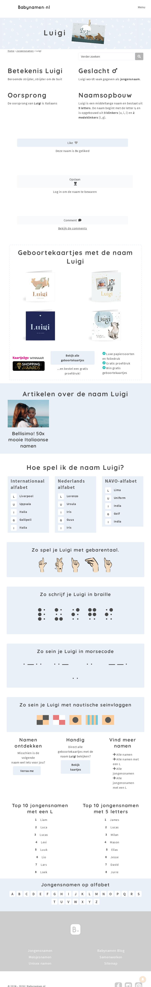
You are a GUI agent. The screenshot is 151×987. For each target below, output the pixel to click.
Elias (114, 850)
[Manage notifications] (143, 979)
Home (11, 50)
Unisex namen (40, 963)
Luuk (44, 850)
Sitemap (110, 963)
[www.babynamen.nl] (34, 7)
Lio (44, 857)
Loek (43, 872)
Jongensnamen (25, 50)
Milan (115, 835)
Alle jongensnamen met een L (123, 782)
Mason (114, 842)
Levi (44, 842)
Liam (43, 820)
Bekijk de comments (72, 228)
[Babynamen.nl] (75, 929)
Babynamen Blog (111, 950)
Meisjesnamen (40, 957)
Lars (44, 864)
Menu (141, 7)
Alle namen (124, 754)
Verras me (27, 771)
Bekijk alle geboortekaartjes (72, 357)
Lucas (44, 835)
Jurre (115, 872)
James (114, 820)
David (114, 864)
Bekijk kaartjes (75, 767)
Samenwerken (110, 957)
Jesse (114, 857)
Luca (44, 827)
